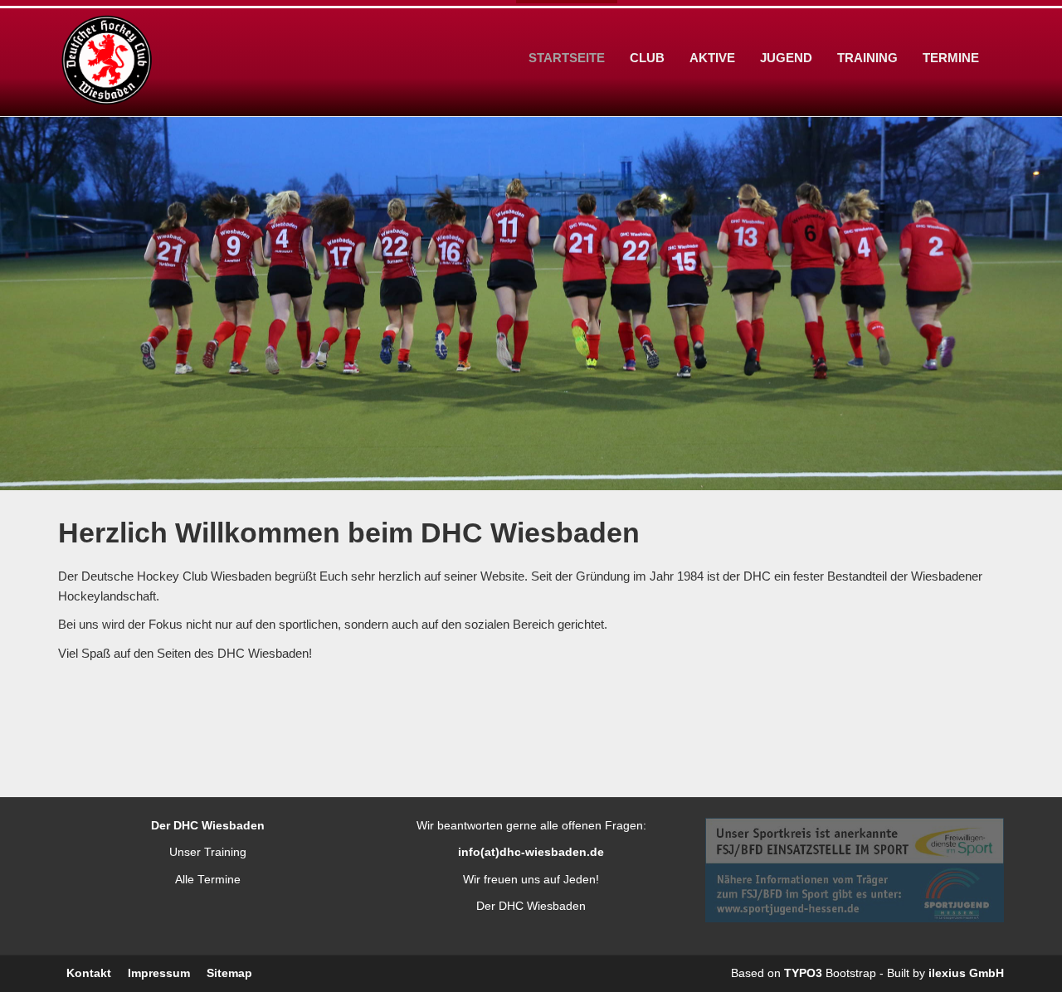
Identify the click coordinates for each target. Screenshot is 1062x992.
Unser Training (207, 852)
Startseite (567, 58)
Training (867, 58)
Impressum (159, 973)
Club (647, 58)
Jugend (786, 58)
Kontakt (88, 973)
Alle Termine (208, 879)
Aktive (712, 58)
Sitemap (229, 973)
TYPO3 (803, 973)
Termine (951, 58)
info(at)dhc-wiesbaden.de (531, 852)
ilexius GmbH (966, 973)
